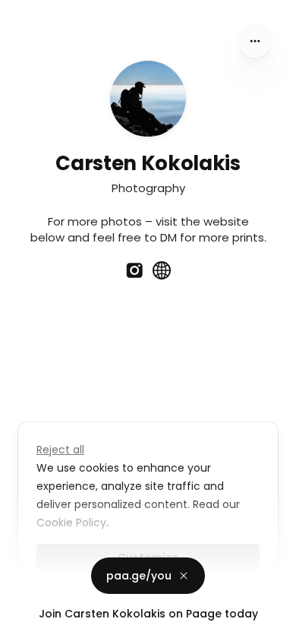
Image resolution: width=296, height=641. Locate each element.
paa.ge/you (139, 575)
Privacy (24, 626)
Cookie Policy (71, 522)
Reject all (60, 449)
